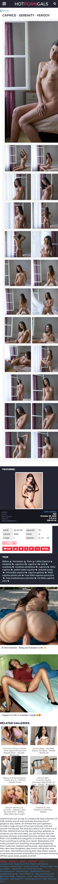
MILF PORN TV (26, 874)
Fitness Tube (46, 866)
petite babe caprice (24, 569)
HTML (45, 548)
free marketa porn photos (20, 578)
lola (43, 564)
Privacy (13, 861)
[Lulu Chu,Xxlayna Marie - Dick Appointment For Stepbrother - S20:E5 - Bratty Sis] (14, 735)
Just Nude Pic (16, 878)
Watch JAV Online (39, 864)
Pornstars (18, 561)
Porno (28, 878)
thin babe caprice (15, 572)
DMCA (22, 861)
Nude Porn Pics (21, 864)
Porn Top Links (34, 869)
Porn (29, 876)
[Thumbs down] (21, 549)
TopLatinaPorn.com (44, 874)
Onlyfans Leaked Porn (11, 866)
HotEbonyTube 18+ (9, 874)
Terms (3, 861)
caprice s (33, 564)
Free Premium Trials (43, 876)
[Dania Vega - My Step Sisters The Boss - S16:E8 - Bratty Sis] (43, 735)
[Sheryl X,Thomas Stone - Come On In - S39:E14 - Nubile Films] (14, 765)
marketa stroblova (25, 567)
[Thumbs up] (15, 549)
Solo (29, 561)
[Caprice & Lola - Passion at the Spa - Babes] (43, 794)
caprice (43, 567)
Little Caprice (50, 512)
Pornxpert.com (7, 871)
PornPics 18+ (22, 871)
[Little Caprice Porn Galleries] (29, 508)
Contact (32, 861)
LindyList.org (6, 864)
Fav (8, 548)
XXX (50, 878)
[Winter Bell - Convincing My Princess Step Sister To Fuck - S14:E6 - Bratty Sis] (43, 765)
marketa (7, 567)
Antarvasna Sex (31, 866)
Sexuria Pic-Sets (39, 878)
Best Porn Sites (7, 876)
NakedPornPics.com (40, 871)
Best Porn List (19, 869)
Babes (5, 561)
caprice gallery (36, 572)
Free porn (21, 876)
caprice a (20, 564)
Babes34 (4, 878)
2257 (41, 861)
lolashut (6, 564)
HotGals (29, 4)
